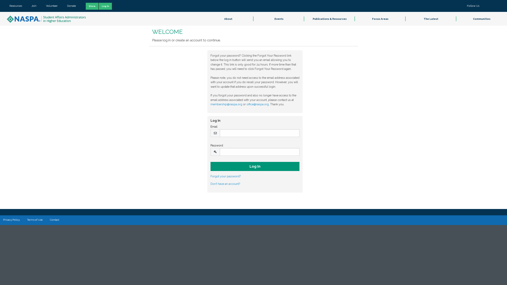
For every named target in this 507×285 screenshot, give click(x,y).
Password (217, 145)
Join (33, 5)
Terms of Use (35, 219)
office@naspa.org (258, 104)
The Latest (431, 18)
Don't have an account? (225, 183)
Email (214, 126)
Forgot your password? (226, 176)
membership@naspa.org (226, 104)
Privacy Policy (11, 219)
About (228, 18)
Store (92, 6)
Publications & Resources (330, 18)
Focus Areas (380, 18)
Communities (481, 18)
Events (278, 18)
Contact (54, 219)
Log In (105, 6)
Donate (71, 5)
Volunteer (52, 5)
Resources (16, 5)
